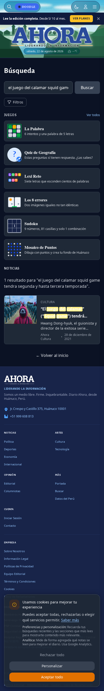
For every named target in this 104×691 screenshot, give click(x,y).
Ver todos (93, 115)
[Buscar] (9, 7)
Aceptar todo (52, 677)
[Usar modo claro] (76, 7)
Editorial (9, 483)
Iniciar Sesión (13, 518)
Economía (10, 457)
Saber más (70, 620)
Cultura (60, 441)
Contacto (10, 525)
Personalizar (52, 665)
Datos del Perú (64, 498)
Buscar (87, 87)
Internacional (13, 464)
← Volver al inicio (52, 355)
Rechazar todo (52, 654)
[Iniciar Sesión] (85, 6)
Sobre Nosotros (14, 551)
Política (9, 441)
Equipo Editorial (14, 574)
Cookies (9, 589)
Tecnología (62, 449)
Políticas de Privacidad (19, 566)
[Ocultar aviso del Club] (98, 18)
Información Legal (16, 559)
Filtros (18, 102)
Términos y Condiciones (19, 581)
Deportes (10, 449)
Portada (60, 483)
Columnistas (12, 491)
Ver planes (81, 18)
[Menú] (95, 7)
